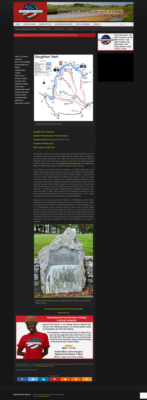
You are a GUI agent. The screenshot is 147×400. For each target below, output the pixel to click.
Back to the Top (63, 313)
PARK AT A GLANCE (21, 56)
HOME (17, 24)
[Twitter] (33, 379)
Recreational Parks (76, 309)
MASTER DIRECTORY (21, 65)
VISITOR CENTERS (21, 98)
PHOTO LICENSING (83, 24)
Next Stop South (50, 309)
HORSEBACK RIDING (21, 84)
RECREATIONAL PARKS (22, 89)
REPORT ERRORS (45, 29)
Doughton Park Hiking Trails (44, 143)
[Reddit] (65, 379)
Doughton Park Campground (44, 132)
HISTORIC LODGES (21, 78)
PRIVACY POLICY (59, 29)
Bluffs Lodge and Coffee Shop (44, 147)
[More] (87, 379)
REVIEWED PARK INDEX (63, 24)
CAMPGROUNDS (20, 70)
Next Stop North (62, 309)
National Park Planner (22, 394)
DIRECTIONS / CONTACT (22, 103)
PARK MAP (18, 59)
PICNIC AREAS (19, 87)
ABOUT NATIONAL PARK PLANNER (26, 29)
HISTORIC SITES (20, 81)
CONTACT (71, 29)
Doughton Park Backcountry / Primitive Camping (51, 136)
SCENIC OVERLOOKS (22, 92)
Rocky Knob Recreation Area (70, 163)
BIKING (17, 67)
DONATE (96, 24)
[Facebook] (22, 379)
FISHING (17, 73)
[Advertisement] (54, 46)
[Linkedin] (44, 379)
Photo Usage (41, 366)
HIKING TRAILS (20, 76)
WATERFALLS (19, 100)
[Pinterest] (54, 379)
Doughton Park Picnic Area (43, 139)
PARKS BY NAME (29, 24)
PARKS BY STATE (45, 24)
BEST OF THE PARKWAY (22, 62)
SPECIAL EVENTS (20, 95)
